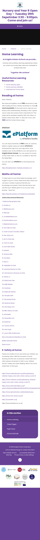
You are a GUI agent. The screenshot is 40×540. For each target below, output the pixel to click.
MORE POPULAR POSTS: (9, 341)
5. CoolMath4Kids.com (9, 217)
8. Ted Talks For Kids (9, 228)
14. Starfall (5, 250)
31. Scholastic (6, 314)
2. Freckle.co (6, 205)
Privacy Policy (19, 455)
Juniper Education (29, 450)
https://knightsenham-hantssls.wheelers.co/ (17, 168)
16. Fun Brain (6, 258)
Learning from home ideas (15, 89)
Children (13, 49)
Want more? (6, 344)
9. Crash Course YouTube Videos (13, 232)
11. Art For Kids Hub (8, 239)
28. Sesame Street (8, 303)
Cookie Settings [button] (29, 455)
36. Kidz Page (6, 329)
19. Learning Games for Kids (11, 269)
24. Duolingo (6, 288)
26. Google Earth (7, 295)
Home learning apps (13, 85)
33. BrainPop (6, 322)
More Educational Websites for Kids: (14, 337)
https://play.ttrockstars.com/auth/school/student (18, 194)
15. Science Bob (7, 254)
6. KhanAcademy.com (9, 220)
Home (4, 49)
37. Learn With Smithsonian (11, 333)
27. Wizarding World (8, 299)
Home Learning (26, 49)
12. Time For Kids (7, 243)
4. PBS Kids (6, 213)
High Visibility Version (10, 453)
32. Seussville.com (8, 318)
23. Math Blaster (7, 284)
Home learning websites (14, 87)
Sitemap (9, 455)
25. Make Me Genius (9, 292)
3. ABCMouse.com (8, 209)
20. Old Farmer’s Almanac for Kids (13, 273)
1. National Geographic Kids (11, 201)
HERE (3, 120)
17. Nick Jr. (5, 262)
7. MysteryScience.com (10, 224)
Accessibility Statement (27, 453)
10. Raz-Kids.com (8, 235)
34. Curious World (8, 326)
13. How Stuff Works (8, 247)
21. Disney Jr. (6, 277)
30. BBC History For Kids (10, 311)
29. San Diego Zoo (8, 307)
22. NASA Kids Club (8, 280)
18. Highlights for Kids (9, 265)
